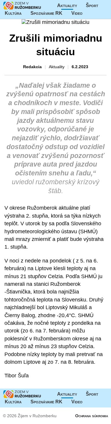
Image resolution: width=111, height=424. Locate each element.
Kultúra (13, 13)
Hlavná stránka (22, 5)
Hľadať (103, 13)
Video (77, 13)
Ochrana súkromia (91, 415)
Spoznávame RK (46, 13)
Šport (92, 5)
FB (91, 13)
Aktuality (67, 5)
